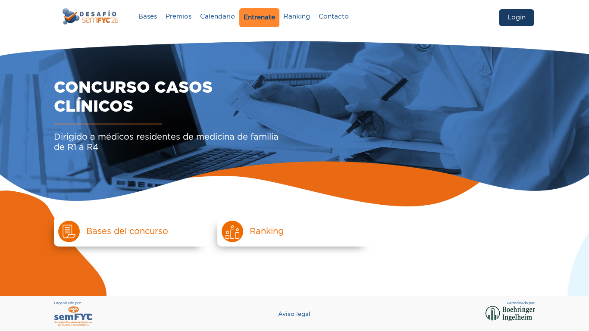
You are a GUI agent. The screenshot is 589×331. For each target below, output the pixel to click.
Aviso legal (294, 314)
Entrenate (259, 17)
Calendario (217, 16)
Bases (147, 16)
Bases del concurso (127, 231)
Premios (178, 16)
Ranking (297, 16)
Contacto (334, 16)
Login (517, 17)
